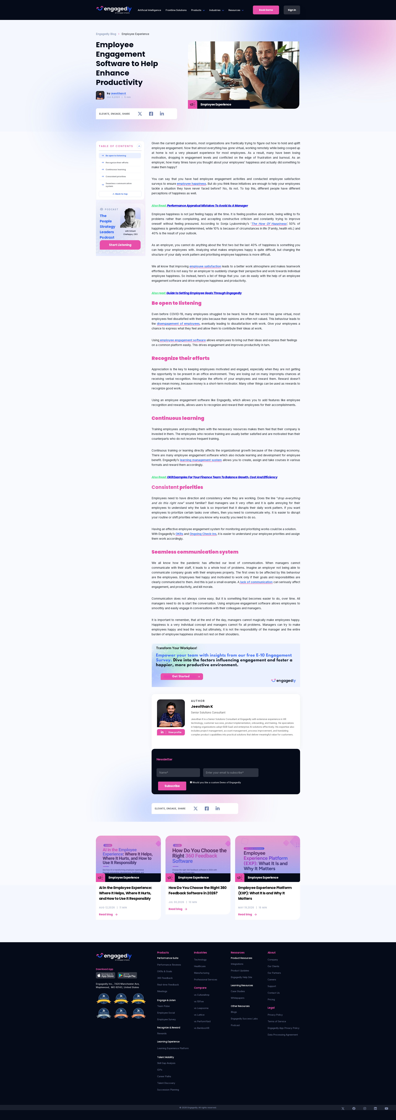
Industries (214, 10)
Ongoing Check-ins (203, 534)
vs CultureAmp (201, 994)
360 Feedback (165, 978)
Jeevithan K (118, 93)
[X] (342, 1108)
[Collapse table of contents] (139, 146)
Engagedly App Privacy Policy (283, 1028)
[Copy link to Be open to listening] (205, 302)
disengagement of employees (178, 323)
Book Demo (266, 10)
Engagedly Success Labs (244, 1018)
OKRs (179, 534)
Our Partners (274, 972)
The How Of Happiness (268, 224)
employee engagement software (182, 340)
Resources (234, 10)
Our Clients (273, 966)
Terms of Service (277, 1021)
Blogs (234, 1011)
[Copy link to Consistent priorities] (206, 486)
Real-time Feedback (168, 984)
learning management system (201, 460)
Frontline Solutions (176, 10)
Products (196, 10)
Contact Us (274, 992)
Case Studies (238, 991)
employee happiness (191, 184)
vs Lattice (199, 1014)
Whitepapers (237, 997)
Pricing (271, 999)
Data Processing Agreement (283, 1034)
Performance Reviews (169, 964)
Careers (272, 979)
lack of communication (256, 582)
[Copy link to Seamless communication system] (242, 551)
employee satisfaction (205, 266)
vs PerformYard (202, 1021)
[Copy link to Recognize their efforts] (213, 357)
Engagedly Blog (106, 34)
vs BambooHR (201, 1028)
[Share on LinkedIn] (162, 114)
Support (272, 986)
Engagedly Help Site (241, 977)
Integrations (237, 963)
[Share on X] (140, 114)
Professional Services (205, 979)
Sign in (292, 10)
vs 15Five (199, 1001)
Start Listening (120, 245)
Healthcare (200, 966)
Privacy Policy (275, 1014)
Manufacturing (201, 972)
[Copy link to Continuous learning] (208, 417)
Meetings (162, 991)
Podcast (235, 1025)
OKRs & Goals (164, 971)
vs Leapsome (201, 1008)
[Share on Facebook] (151, 114)
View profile (174, 732)
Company (273, 959)
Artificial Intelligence (149, 10)
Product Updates (240, 970)
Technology (200, 959)
